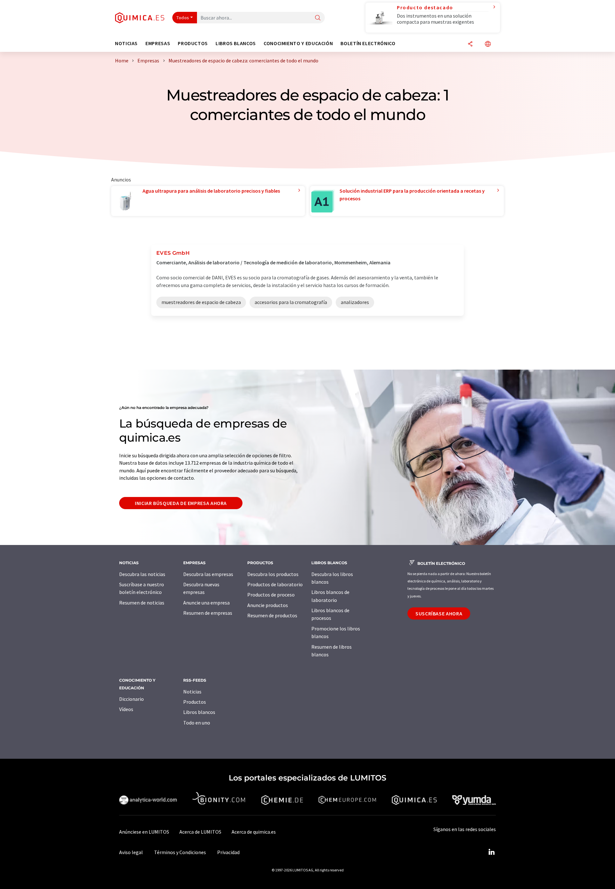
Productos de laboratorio (275, 584)
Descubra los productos (273, 574)
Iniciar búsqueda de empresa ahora (181, 503)
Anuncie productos (267, 605)
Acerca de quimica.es (254, 832)
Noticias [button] (126, 43)
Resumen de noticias (141, 602)
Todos (182, 17)
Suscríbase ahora (438, 613)
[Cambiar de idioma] (487, 44)
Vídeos (126, 709)
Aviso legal (131, 852)
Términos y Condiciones (180, 852)
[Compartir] (470, 44)
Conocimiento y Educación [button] (298, 43)
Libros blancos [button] (236, 43)
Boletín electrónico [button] (367, 43)
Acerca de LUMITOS (200, 832)
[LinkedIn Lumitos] (491, 852)
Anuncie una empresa (206, 602)
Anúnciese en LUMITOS (144, 832)
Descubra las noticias (142, 574)
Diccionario (131, 699)
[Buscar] (317, 18)
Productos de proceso (271, 594)
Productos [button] (193, 43)
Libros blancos (199, 712)
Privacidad (228, 852)
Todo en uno (196, 722)
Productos (194, 702)
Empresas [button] (157, 43)
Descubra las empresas (208, 574)
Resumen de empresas (207, 613)
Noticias (192, 691)
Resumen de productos (272, 615)
